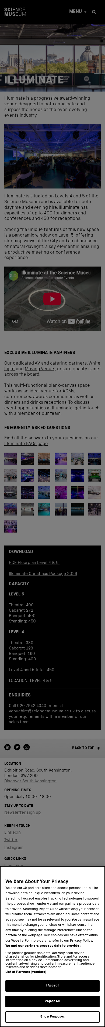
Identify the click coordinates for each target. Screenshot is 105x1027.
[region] (52, 946)
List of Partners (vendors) (25, 972)
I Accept (52, 986)
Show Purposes (52, 1017)
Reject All (52, 1001)
